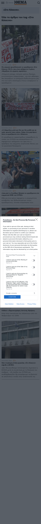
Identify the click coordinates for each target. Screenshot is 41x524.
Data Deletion (9, 304)
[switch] (33, 260)
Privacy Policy (31, 304)
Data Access (20, 304)
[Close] (37, 220)
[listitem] (20, 255)
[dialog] (20, 262)
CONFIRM (12, 297)
